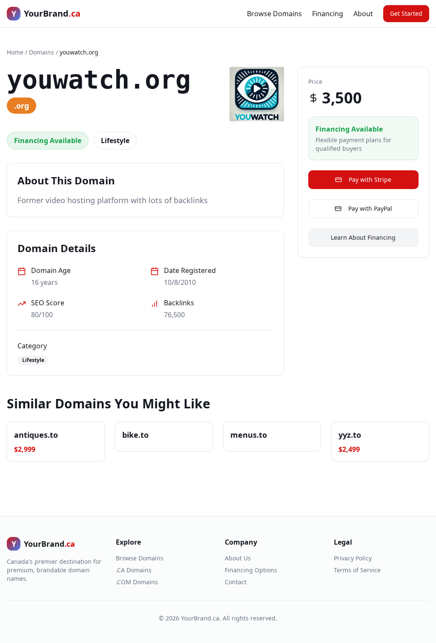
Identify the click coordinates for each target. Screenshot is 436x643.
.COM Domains (137, 582)
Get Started (406, 13)
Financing (327, 13)
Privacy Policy (353, 558)
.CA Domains (134, 570)
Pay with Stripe (370, 179)
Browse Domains (274, 13)
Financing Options (251, 570)
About (363, 13)
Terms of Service (357, 570)
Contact (236, 582)
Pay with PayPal (370, 208)
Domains (41, 52)
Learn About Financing (363, 237)
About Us (238, 558)
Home (15, 52)
